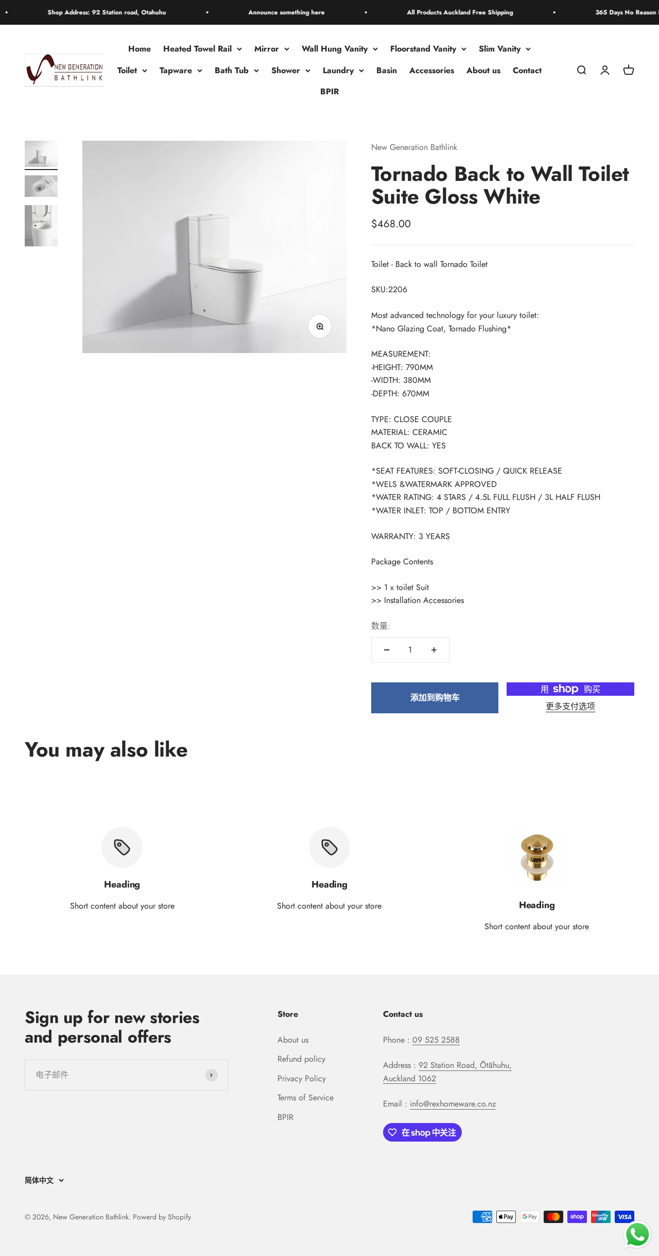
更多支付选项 (570, 706)
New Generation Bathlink (414, 147)
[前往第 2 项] (41, 187)
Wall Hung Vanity (335, 49)
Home (139, 49)
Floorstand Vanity (423, 49)
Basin (386, 70)
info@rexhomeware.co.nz (453, 1104)
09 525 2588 (436, 1040)
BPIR (329, 92)
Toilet (127, 70)
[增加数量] (434, 650)
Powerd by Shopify (162, 1217)
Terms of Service (306, 1097)
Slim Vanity (500, 49)
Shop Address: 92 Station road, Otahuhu (90, 12)
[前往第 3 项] (41, 227)
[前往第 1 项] (41, 155)
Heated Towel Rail (197, 49)
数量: (380, 626)
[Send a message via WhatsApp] (637, 1234)
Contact (527, 70)
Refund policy (301, 1059)
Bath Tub (232, 70)
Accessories (431, 70)
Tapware (176, 70)
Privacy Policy (302, 1078)
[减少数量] (387, 650)
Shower (285, 70)
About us (483, 70)
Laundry (338, 70)
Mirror (266, 49)
